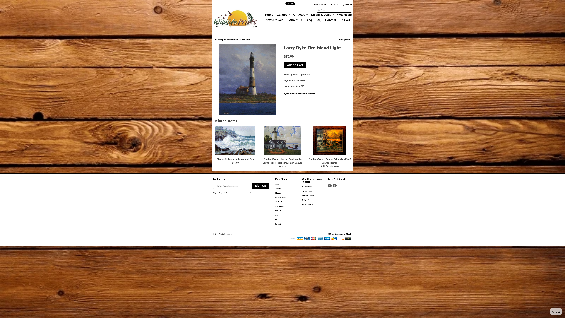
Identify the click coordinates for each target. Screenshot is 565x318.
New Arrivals (276, 20)
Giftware (300, 14)
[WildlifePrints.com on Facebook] (335, 185)
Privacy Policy (307, 191)
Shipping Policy (307, 204)
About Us (295, 20)
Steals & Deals (322, 14)
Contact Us (305, 200)
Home (269, 14)
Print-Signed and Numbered (302, 93)
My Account (347, 5)
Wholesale (344, 14)
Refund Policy (307, 187)
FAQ (319, 20)
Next (347, 39)
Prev (341, 39)
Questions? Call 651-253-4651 (325, 5)
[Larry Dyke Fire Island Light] (247, 79)
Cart (347, 20)
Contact (330, 20)
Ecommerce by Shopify (343, 234)
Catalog (283, 14)
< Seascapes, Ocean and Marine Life (231, 39)
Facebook (330, 185)
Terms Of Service (308, 195)
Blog (309, 20)
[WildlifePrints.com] (235, 19)
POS (329, 234)
